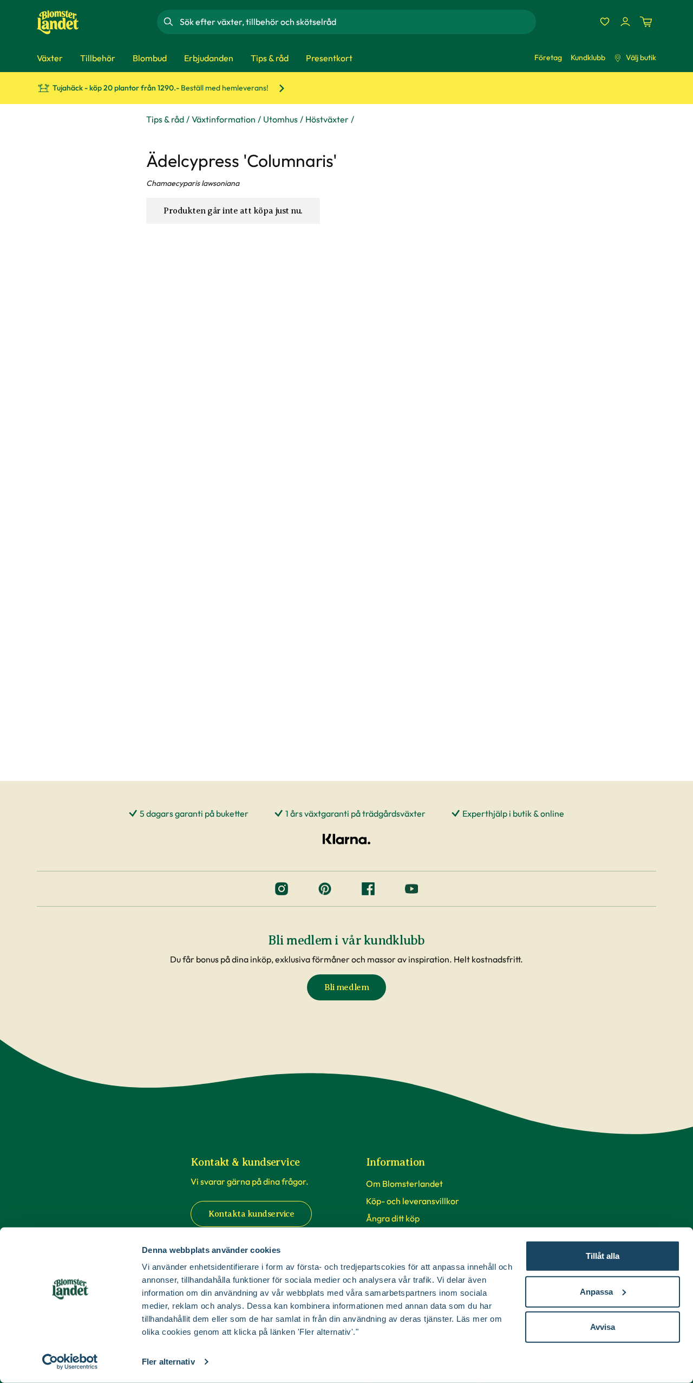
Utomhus (280, 119)
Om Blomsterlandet (404, 1183)
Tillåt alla (602, 1256)
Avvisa (602, 1327)
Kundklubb (588, 57)
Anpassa (596, 1291)
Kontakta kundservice (251, 1214)
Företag (548, 57)
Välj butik (641, 57)
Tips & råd (165, 119)
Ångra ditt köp (393, 1218)
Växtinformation (224, 119)
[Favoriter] (604, 21)
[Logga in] (625, 21)
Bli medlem (346, 987)
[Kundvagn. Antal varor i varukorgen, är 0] (646, 21)
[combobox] (357, 22)
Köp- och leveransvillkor (412, 1200)
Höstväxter (327, 119)
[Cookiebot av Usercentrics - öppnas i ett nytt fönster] (70, 1362)
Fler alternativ (168, 1361)
